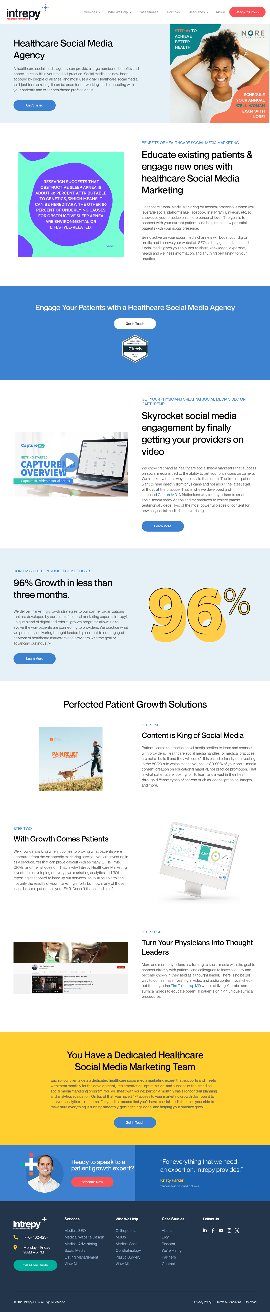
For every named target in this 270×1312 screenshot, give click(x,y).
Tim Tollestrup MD (186, 985)
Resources (197, 12)
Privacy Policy (203, 1302)
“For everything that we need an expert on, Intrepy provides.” (201, 1165)
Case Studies (148, 12)
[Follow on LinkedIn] (206, 1230)
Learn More (162, 526)
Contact (168, 1263)
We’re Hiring (172, 1250)
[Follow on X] (238, 1230)
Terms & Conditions (229, 1302)
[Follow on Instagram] (230, 1230)
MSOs (121, 1237)
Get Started (34, 105)
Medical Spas (127, 1243)
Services (90, 12)
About (220, 12)
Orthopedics (126, 1230)
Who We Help (118, 12)
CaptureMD (167, 494)
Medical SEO (75, 1230)
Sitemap (251, 1302)
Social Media (75, 1250)
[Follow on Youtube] (222, 1230)
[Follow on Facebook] (214, 1230)
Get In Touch (135, 324)
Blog (165, 1237)
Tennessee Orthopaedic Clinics (179, 1186)
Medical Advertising (81, 1243)
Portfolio (173, 12)
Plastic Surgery (128, 1257)
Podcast (168, 1243)
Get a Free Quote (35, 1265)
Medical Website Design (84, 1237)
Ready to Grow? (247, 12)
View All (71, 1263)
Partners (169, 1257)
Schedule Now (92, 1182)
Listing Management (81, 1257)
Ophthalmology (128, 1250)
